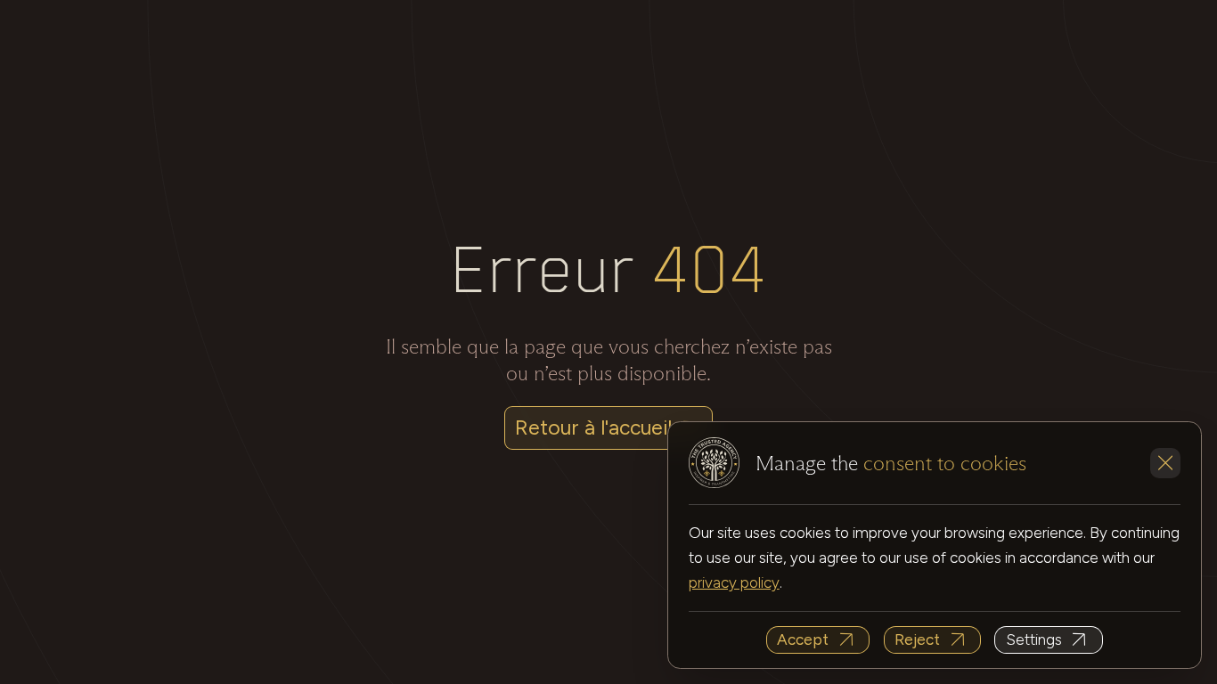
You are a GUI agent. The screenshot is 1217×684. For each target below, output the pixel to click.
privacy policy (734, 582)
